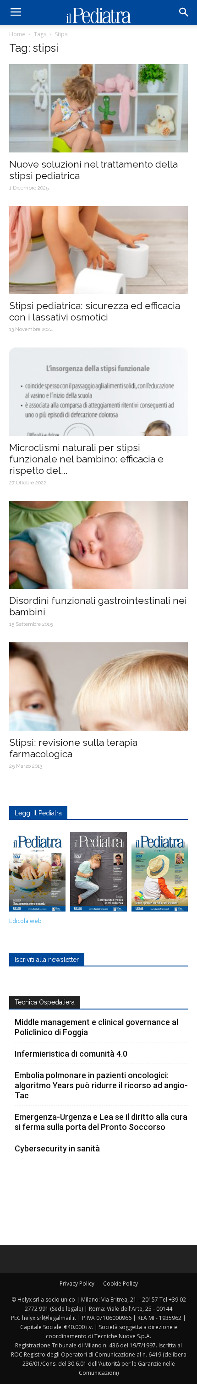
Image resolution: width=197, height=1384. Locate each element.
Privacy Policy (77, 1283)
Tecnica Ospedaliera (45, 1002)
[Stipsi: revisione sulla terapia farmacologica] (98, 686)
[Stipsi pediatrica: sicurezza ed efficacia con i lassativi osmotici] (98, 250)
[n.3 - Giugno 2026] (98, 874)
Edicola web (25, 921)
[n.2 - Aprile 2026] (159, 874)
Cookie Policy (120, 1283)
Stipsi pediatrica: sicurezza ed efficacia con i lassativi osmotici (94, 311)
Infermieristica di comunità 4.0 (71, 1053)
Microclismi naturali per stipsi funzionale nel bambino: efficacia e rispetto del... (86, 459)
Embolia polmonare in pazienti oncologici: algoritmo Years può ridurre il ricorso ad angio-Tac (101, 1085)
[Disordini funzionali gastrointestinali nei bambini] (98, 545)
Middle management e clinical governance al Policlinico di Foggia (96, 1027)
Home (17, 34)
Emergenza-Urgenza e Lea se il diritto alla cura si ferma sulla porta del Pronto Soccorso (101, 1122)
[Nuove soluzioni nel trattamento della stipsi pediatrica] (98, 108)
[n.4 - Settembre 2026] (37, 874)
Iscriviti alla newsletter (47, 959)
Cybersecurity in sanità (57, 1148)
